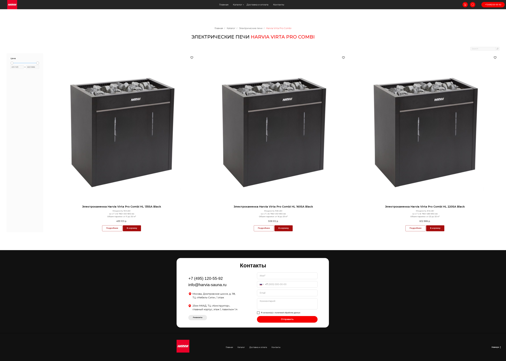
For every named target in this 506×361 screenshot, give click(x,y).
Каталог (237, 4)
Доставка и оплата (257, 4)
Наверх (495, 347)
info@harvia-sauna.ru (207, 285)
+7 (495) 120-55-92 (205, 278)
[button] (197, 317)
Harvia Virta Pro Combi (278, 28)
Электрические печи (250, 28)
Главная (223, 4)
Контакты (278, 4)
